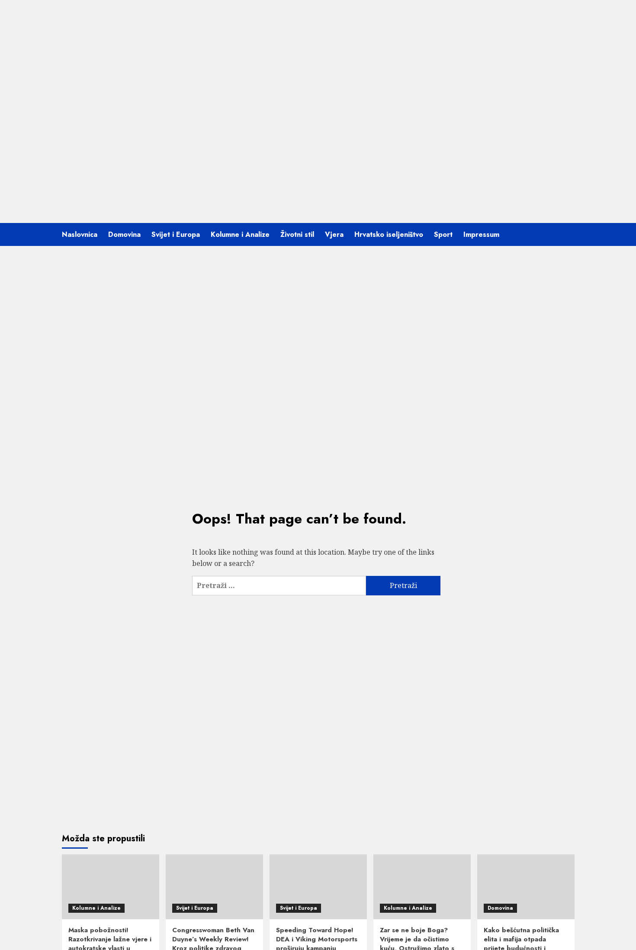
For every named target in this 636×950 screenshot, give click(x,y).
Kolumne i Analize (240, 234)
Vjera (334, 234)
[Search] (569, 234)
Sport (443, 234)
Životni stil (297, 234)
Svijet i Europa (175, 234)
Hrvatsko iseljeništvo (388, 234)
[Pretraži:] (279, 585)
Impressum (481, 234)
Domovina (124, 234)
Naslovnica (79, 234)
